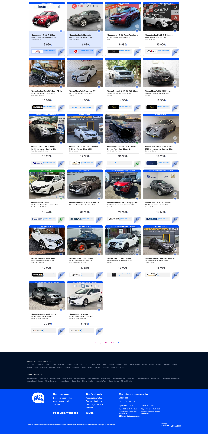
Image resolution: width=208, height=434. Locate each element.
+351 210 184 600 (129, 409)
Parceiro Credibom (94, 401)
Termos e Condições (33, 425)
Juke (93, 365)
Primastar (43, 367)
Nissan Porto (43, 378)
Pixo (36, 367)
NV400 (158, 365)
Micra (105, 365)
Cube (76, 365)
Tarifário (56, 404)
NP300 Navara (135, 365)
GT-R (87, 365)
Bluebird (61, 365)
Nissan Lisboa (32, 378)
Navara (119, 365)
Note (125, 365)
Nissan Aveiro (67, 378)
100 (28, 365)
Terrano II (105, 367)
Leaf (98, 365)
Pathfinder (166, 365)
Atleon (54, 365)
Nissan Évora (64, 381)
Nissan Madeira (126, 381)
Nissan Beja (76, 381)
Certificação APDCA (94, 404)
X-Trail (122, 367)
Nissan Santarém (119, 378)
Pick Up (29, 367)
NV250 (151, 365)
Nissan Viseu (155, 378)
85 (112, 342)
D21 (82, 365)
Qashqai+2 (75, 367)
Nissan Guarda (87, 381)
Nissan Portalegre (51, 381)
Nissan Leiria (105, 378)
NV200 (144, 365)
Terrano (97, 367)
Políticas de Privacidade (46, 425)
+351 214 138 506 (152, 409)
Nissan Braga (55, 378)
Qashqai (67, 367)
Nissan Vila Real (100, 381)
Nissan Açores (114, 381)
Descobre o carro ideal (62, 398)
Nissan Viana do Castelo (171, 378)
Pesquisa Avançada (65, 413)
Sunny (90, 367)
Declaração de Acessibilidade (106, 425)
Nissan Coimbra (143, 378)
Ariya (47, 365)
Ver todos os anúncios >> (49, 51)
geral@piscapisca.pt (131, 416)
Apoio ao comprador (62, 401)
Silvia (84, 367)
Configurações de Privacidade (75, 425)
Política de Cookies (60, 425)
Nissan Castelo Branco (35, 381)
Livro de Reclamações (91, 425)
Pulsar (59, 367)
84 (106, 342)
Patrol (174, 365)
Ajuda (90, 413)
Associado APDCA (94, 398)
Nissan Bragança (93, 378)
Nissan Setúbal (79, 378)
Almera (40, 365)
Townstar (114, 367)
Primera (52, 367)
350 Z (34, 365)
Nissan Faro (131, 378)
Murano (111, 365)
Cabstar (69, 365)
